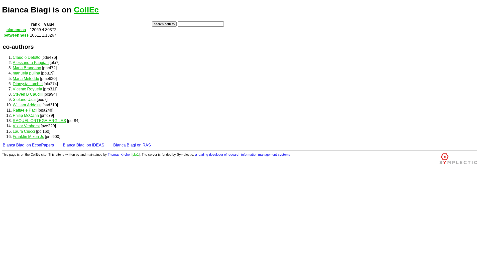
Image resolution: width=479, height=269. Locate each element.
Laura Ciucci (24, 131)
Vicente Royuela (27, 89)
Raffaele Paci (25, 110)
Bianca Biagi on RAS (132, 145)
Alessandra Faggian (31, 63)
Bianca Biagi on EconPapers (28, 145)
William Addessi (27, 105)
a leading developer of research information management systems (242, 154)
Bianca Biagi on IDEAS (83, 145)
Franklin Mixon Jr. (28, 136)
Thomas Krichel (119, 154)
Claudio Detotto (26, 57)
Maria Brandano (27, 68)
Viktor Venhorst (26, 126)
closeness (16, 30)
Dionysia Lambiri (28, 84)
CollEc (86, 9)
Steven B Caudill (28, 94)
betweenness (16, 35)
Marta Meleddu (26, 78)
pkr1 (135, 154)
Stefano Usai (24, 99)
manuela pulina (26, 73)
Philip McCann (26, 115)
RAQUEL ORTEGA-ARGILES (39, 121)
